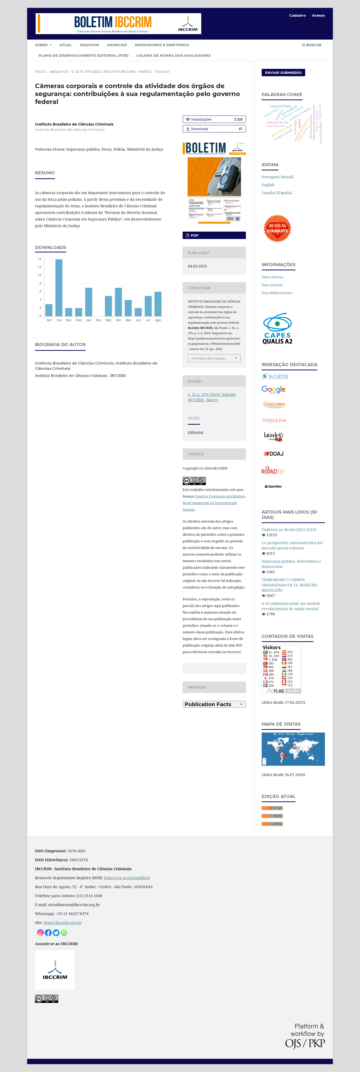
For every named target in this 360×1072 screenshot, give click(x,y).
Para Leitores (272, 277)
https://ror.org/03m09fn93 (127, 877)
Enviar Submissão (283, 72)
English (268, 184)
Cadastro (297, 15)
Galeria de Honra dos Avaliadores (174, 55)
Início (40, 71)
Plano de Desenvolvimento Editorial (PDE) (83, 55)
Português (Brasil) (277, 176)
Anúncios (117, 45)
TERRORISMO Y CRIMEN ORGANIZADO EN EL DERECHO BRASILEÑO (289, 585)
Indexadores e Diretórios (162, 45)
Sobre (42, 45)
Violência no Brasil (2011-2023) (289, 529)
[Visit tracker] (293, 764)
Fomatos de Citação (209, 358)
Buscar (313, 45)
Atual (66, 45)
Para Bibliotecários (277, 292)
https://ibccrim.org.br (63, 922)
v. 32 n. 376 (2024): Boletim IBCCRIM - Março (112, 71)
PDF (194, 235)
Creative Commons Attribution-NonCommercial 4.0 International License (214, 503)
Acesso (318, 15)
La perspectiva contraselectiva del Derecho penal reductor (292, 545)
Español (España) (277, 192)
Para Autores (272, 285)
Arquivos (89, 45)
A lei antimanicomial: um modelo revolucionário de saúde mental (291, 606)
